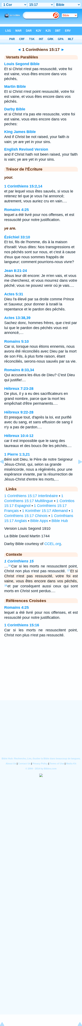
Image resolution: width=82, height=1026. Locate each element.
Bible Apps (39, 521)
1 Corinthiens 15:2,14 (23, 186)
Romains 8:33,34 (19, 370)
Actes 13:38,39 (17, 318)
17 (68, 570)
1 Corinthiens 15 (19, 561)
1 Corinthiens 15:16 (21, 625)
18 (5, 585)
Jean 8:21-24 (15, 271)
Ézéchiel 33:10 (17, 237)
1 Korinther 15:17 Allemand (45, 511)
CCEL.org (52, 544)
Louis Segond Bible (22, 64)
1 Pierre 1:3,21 (17, 454)
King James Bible (20, 132)
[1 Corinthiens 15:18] (76, 471)
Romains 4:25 (16, 210)
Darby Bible (14, 109)
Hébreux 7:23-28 (18, 388)
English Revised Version (26, 149)
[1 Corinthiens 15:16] (5, 471)
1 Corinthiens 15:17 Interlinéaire (31, 496)
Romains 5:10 (16, 341)
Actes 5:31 (13, 294)
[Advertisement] (41, 674)
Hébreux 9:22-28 (18, 412)
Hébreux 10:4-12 (18, 436)
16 (9, 565)
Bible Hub (60, 521)
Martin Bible (15, 86)
